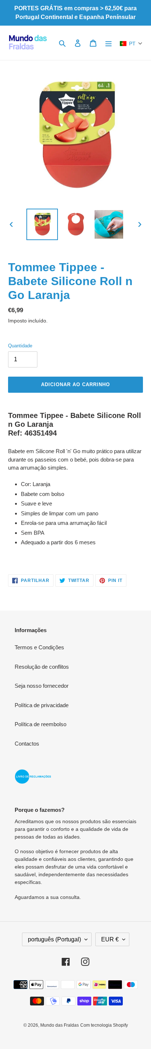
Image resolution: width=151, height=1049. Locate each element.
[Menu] (108, 43)
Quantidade (20, 345)
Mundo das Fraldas (59, 1025)
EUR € (110, 939)
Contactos (27, 743)
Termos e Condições (39, 647)
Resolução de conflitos (42, 667)
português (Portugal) (54, 939)
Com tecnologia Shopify (104, 1025)
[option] (42, 224)
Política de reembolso (40, 724)
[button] (131, 43)
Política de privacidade (42, 705)
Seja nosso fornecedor (42, 686)
